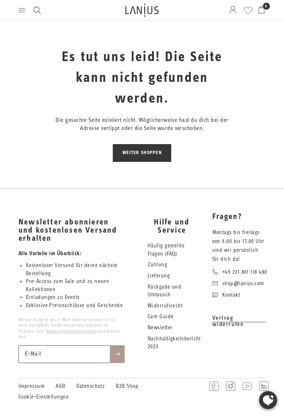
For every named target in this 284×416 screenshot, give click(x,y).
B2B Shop (127, 386)
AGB (60, 386)
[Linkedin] (263, 386)
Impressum (31, 386)
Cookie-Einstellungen (43, 397)
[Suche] (37, 10)
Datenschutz (90, 386)
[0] (260, 10)
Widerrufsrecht (165, 306)
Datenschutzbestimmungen (71, 331)
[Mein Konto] (234, 10)
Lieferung (159, 276)
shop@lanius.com (243, 283)
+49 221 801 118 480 (244, 272)
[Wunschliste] (248, 10)
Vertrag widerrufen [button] (228, 318)
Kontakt (231, 295)
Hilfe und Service (171, 226)
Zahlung (157, 264)
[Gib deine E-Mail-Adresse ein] (117, 354)
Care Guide (161, 316)
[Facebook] (214, 386)
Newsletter (160, 327)
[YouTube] (247, 386)
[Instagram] (230, 386)
